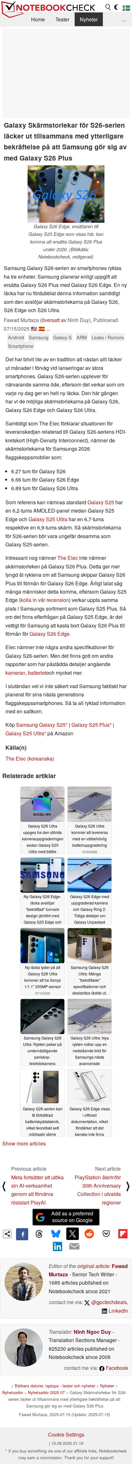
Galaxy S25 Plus (90, 724)
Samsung (38, 337)
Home (38, 19)
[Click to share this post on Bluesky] (56, 1234)
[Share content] (7, 1234)
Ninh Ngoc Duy (92, 1331)
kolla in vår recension (45, 600)
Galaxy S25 (100, 502)
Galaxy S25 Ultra (48, 519)
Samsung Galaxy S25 (41, 724)
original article (93, 1266)
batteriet (37, 672)
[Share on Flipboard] (123, 1234)
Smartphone (20, 345)
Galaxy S (62, 337)
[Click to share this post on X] (72, 1234)
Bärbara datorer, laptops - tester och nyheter (55, 1386)
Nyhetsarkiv (12, 1392)
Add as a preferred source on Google (72, 1217)
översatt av (54, 320)
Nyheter (89, 19)
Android (16, 337)
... (124, 19)
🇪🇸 (41, 328)
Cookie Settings (66, 1434)
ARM (82, 337)
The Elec (67, 557)
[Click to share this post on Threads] (39, 1234)
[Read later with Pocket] (106, 1234)
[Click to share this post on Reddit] (89, 1234)
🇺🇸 (34, 328)
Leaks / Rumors (108, 337)
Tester (62, 19)
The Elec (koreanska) (29, 758)
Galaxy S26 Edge (49, 633)
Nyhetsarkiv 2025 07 (46, 1392)
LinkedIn (117, 1310)
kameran (15, 672)
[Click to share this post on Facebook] (22, 1234)
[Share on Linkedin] (58, 1246)
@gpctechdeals (108, 1302)
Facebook (116, 1367)
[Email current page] (74, 1247)
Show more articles (24, 1143)
